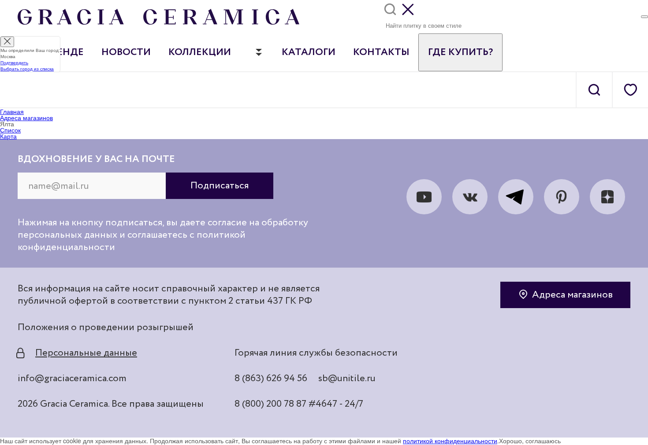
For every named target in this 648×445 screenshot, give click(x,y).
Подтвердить (14, 62)
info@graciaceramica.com (72, 378)
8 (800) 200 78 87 (270, 404)
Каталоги (308, 52)
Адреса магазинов (572, 295)
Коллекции (199, 52)
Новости (126, 52)
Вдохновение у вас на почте (96, 159)
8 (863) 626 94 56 (271, 378)
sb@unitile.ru (347, 378)
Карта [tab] (8, 136)
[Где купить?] (644, 16)
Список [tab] (10, 129)
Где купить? (460, 52)
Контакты (381, 52)
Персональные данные (86, 353)
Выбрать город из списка (27, 69)
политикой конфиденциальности (450, 440)
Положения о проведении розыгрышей (106, 327)
